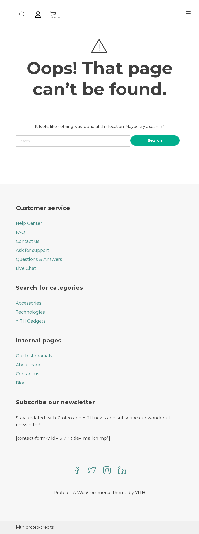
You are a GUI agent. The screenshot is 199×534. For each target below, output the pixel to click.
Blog (21, 382)
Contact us (27, 241)
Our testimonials (34, 356)
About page (28, 365)
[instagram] (107, 470)
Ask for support (32, 250)
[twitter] (92, 470)
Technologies (30, 312)
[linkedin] (122, 470)
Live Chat (26, 268)
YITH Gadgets (31, 321)
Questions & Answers (39, 259)
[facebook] (77, 470)
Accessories (28, 303)
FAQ (20, 232)
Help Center (29, 223)
